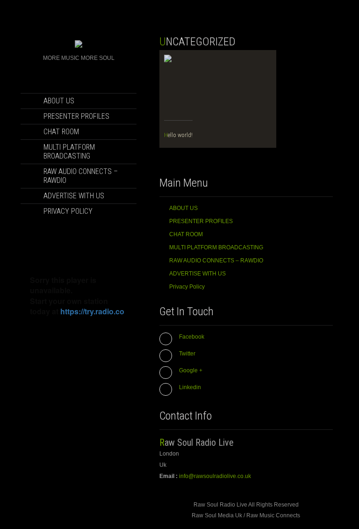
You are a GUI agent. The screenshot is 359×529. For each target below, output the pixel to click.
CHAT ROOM (61, 131)
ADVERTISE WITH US (73, 195)
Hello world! (178, 134)
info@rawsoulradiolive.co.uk (215, 476)
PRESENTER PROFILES (76, 116)
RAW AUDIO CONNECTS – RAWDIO (80, 176)
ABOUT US (58, 100)
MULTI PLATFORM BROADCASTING (69, 151)
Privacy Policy (68, 211)
